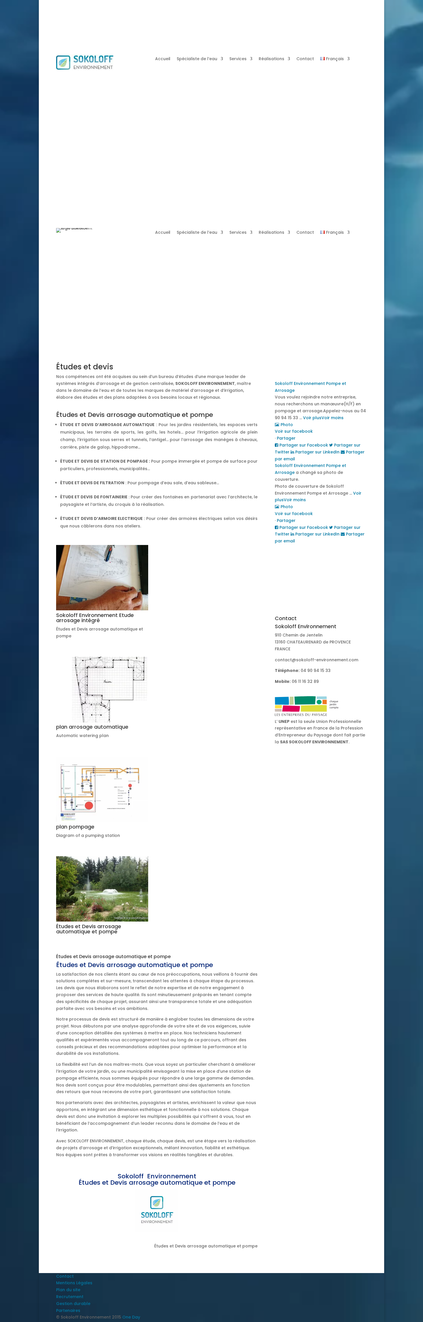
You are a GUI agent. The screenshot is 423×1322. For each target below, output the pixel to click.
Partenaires (68, 1310)
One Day (131, 1317)
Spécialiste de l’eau (197, 59)
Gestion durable (73, 1303)
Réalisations (271, 59)
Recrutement (69, 1297)
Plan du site (68, 1290)
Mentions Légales (74, 1283)
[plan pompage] (102, 820)
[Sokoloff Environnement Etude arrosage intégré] (102, 609)
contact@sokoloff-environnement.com (316, 660)
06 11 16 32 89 (305, 681)
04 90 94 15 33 (210, 121)
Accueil (162, 59)
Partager (286, 438)
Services (238, 59)
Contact (305, 59)
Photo (287, 425)
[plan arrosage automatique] (102, 721)
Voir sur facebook (294, 431)
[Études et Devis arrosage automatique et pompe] (102, 920)
